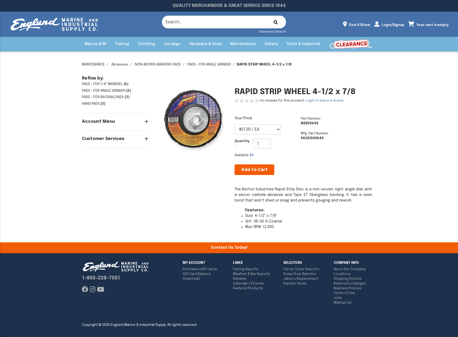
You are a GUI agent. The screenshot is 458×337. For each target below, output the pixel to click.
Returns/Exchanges (350, 283)
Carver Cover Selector (301, 269)
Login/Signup (392, 25)
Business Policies (348, 288)
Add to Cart (254, 170)
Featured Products (248, 288)
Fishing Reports (245, 269)
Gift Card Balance (197, 274)
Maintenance (243, 44)
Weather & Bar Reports (251, 274)
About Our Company (350, 269)
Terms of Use (344, 293)
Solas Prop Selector (299, 274)
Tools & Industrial (303, 44)
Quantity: (242, 144)
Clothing (146, 44)
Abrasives (119, 64)
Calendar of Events (248, 283)
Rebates (239, 279)
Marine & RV (96, 44)
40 (251, 155)
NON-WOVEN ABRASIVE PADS (158, 64)
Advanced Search (272, 31)
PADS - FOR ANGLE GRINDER (209, 64)
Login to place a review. (325, 100)
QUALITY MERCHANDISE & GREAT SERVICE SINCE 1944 (229, 5)
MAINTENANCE (93, 64)
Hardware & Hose (205, 44)
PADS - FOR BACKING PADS (103, 97)
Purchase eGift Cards (200, 269)
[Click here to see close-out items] (350, 44)
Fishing (122, 44)
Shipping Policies (348, 279)
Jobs (338, 298)
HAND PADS (91, 104)
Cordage (172, 44)
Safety (271, 44)
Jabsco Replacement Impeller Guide (300, 281)
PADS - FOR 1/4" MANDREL (102, 84)
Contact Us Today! (229, 248)
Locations (342, 274)
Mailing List (342, 302)
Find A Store (359, 25)
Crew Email (191, 279)
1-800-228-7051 (101, 278)
